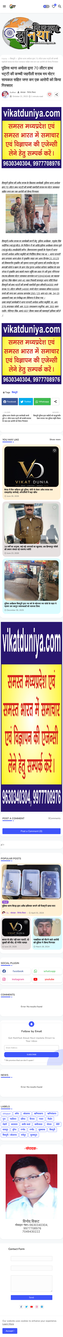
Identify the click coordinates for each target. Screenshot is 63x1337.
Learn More (8, 1324)
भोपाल (49, 1124)
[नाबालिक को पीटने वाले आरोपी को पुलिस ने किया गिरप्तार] (47, 927)
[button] (46, 6)
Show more (55, 439)
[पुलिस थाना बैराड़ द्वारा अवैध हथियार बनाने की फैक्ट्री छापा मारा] (31, 882)
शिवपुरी (12, 58)
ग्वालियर (13, 1118)
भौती (57, 1124)
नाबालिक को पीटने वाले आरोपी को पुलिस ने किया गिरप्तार (46, 941)
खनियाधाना (38, 1113)
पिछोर (50, 1118)
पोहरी (5, 1124)
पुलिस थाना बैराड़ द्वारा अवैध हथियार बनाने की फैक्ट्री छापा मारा (28, 905)
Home (4, 58)
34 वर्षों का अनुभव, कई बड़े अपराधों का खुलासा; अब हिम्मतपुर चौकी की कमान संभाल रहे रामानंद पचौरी (31, 548)
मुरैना (14, 1129)
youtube (49, 979)
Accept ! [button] (10, 1330)
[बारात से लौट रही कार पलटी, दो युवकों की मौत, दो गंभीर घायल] (16, 927)
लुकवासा (41, 1129)
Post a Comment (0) (31, 831)
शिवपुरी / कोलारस (10, 1134)
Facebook (11, 401)
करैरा (17, 1113)
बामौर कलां (26, 1124)
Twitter (27, 401)
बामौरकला (38, 1124)
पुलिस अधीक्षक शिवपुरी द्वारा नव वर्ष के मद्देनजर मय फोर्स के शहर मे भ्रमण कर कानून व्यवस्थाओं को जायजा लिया (30, 605)
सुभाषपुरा (33, 1134)
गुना (4, 1118)
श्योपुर (23, 1134)
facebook (18, 971)
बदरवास (14, 1124)
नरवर (41, 1118)
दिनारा (32, 1118)
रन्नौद (32, 1129)
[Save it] (49, 94)
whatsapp (49, 971)
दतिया (23, 1118)
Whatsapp (44, 401)
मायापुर (5, 1129)
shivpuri (6, 1113)
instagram (18, 979)
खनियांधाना (51, 1113)
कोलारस (26, 1113)
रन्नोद (23, 1129)
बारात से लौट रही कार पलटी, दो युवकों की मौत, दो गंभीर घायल (15, 941)
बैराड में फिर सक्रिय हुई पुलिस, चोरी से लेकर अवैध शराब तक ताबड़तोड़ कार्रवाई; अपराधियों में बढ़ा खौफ (28, 491)
